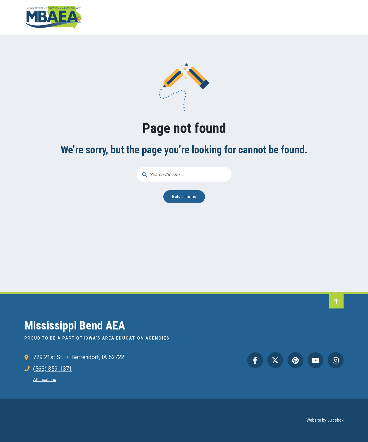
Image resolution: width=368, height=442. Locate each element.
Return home (184, 196)
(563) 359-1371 (52, 368)
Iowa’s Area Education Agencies (127, 338)
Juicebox (335, 420)
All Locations (44, 379)
